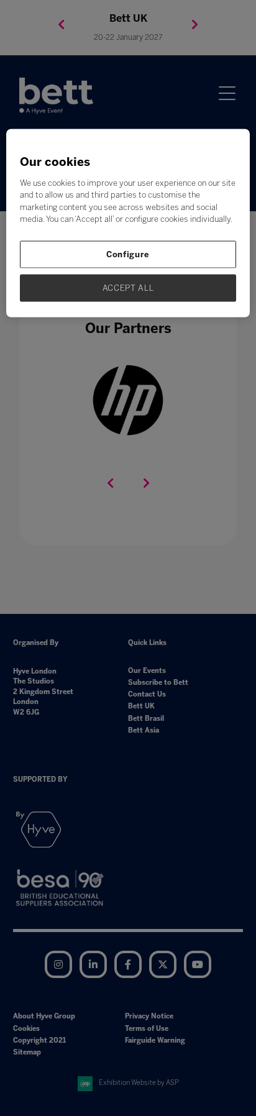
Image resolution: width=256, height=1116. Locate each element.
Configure (128, 253)
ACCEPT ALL (128, 287)
